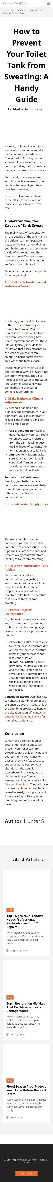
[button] (48, 3)
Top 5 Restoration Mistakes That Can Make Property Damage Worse (25, 1007)
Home (5, 10)
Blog (10, 910)
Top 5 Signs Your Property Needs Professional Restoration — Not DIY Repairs (24, 921)
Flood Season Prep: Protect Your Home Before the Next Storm (26, 1090)
